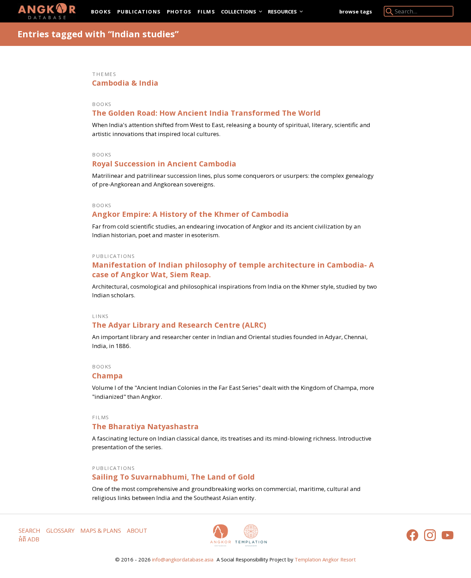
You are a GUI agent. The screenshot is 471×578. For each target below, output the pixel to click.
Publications (139, 11)
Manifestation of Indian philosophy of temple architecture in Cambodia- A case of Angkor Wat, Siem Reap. (233, 269)
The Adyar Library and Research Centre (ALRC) (179, 325)
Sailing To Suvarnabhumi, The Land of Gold (173, 477)
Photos (179, 11)
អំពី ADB (29, 539)
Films (206, 11)
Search (29, 530)
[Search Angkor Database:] (389, 13)
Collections (238, 11)
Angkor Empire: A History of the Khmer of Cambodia (190, 214)
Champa (107, 375)
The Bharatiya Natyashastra (145, 426)
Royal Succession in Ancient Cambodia (164, 163)
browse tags (355, 11)
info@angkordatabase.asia (182, 559)
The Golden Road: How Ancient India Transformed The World (206, 113)
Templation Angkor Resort (325, 559)
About (137, 530)
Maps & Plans (100, 530)
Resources (282, 11)
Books (101, 11)
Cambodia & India (125, 83)
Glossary (60, 530)
